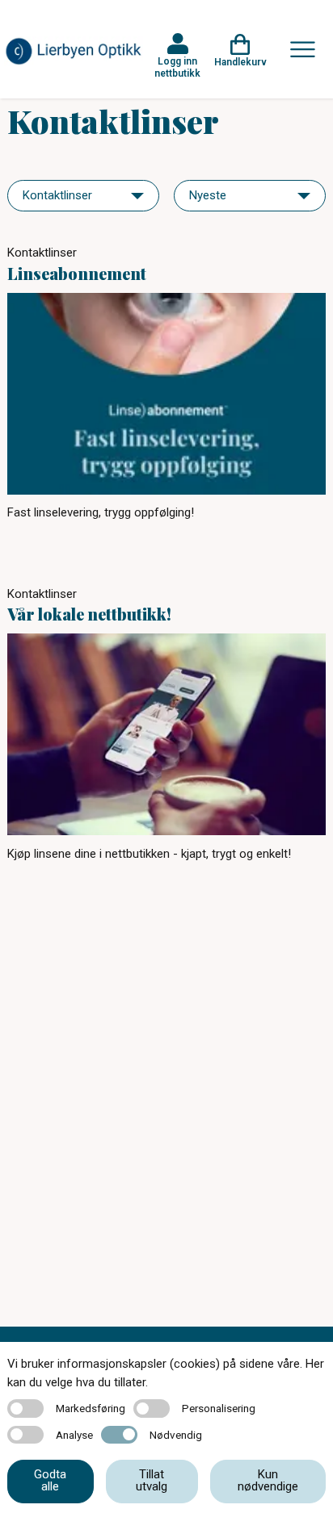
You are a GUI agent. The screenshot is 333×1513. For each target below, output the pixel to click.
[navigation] (82, 195)
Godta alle (50, 1480)
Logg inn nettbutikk (177, 67)
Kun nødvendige (268, 1480)
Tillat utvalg (151, 1480)
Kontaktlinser (42, 252)
